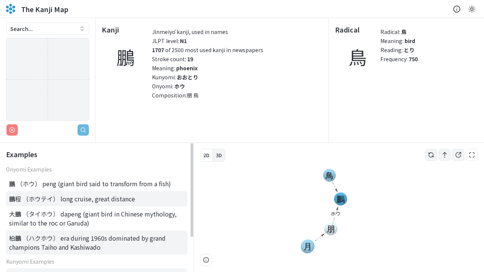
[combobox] (47, 29)
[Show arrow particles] (445, 155)
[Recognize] (83, 130)
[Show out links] (458, 155)
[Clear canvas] (12, 130)
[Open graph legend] (206, 260)
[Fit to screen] (472, 155)
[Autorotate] (431, 155)
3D (219, 155)
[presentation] (97, 207)
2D (206, 155)
